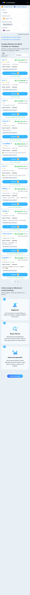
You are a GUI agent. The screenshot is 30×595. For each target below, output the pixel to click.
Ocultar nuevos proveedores (4, 55)
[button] (12, 24)
